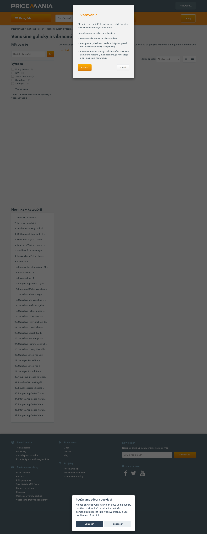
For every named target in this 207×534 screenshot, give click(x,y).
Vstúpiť (84, 67)
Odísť (123, 67)
